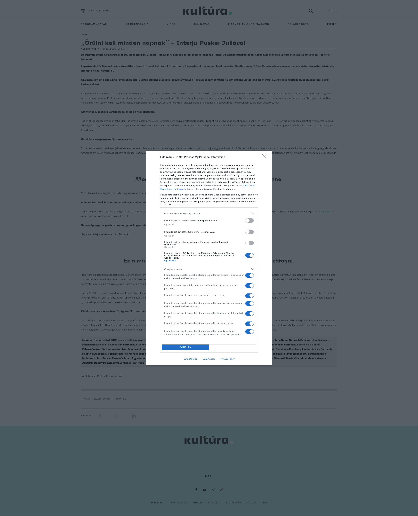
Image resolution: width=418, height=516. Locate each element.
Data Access (209, 359)
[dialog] (209, 258)
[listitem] (209, 213)
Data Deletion (191, 359)
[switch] (249, 220)
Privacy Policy (227, 359)
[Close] (265, 157)
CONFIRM (185, 347)
